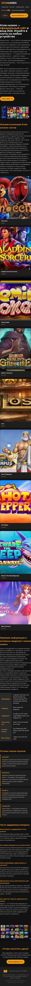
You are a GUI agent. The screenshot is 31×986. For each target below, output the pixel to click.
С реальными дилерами (18, 10)
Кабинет (5, 15)
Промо (27, 7)
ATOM (9, 2)
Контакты (5, 10)
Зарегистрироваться (18, 15)
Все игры (12, 7)
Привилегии (4, 7)
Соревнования (20, 7)
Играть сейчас (6, 98)
